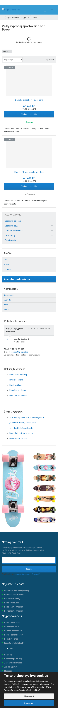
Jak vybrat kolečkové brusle (21, 427)
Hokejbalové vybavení (13, 607)
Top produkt (9, 295)
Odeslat (28, 569)
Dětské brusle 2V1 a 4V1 (18, 439)
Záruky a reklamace (13, 663)
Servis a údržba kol (12, 631)
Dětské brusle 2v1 (12, 623)
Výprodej (7, 300)
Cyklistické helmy (12, 599)
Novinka (7, 310)
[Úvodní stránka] (11, 10)
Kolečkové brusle (12, 639)
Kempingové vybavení (13, 611)
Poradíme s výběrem (18, 390)
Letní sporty (10, 235)
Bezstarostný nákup (18, 374)
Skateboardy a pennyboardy (16, 591)
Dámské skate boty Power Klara (29, 99)
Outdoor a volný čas (14, 230)
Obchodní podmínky (13, 659)
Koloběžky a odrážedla (14, 595)
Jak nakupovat (10, 667)
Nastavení (29, 696)
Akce (6, 305)
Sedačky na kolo (11, 627)
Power (5, 51)
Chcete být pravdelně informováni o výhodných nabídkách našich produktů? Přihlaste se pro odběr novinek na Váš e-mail (23, 547)
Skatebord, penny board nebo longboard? (27, 417)
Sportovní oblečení (13, 221)
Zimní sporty (10, 240)
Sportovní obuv (11, 226)
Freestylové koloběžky (14, 643)
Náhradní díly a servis (18, 395)
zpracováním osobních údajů (27, 574)
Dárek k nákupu (16, 385)
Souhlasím (29, 703)
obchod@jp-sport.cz (19, 352)
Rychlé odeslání (16, 379)
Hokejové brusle (11, 603)
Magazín (8, 671)
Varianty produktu (29, 114)
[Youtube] (15, 2)
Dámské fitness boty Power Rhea (29, 172)
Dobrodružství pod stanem (21, 433)
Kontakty (8, 655)
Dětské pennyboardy (13, 635)
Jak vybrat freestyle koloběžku (22, 422)
